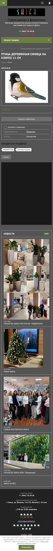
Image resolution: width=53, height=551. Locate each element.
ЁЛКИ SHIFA (9, 371)
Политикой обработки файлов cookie (32, 542)
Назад (6, 157)
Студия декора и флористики (26, 20)
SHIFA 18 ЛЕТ (10, 483)
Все (46, 234)
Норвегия (30, 132)
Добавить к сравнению (16, 127)
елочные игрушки (24, 150)
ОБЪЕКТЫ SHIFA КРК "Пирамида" (20, 472)
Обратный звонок (26, 33)
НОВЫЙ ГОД (14, 49)
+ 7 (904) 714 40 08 (26, 31)
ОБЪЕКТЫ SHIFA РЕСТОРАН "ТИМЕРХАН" (23, 323)
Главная (4, 49)
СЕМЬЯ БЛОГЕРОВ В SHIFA (16, 429)
